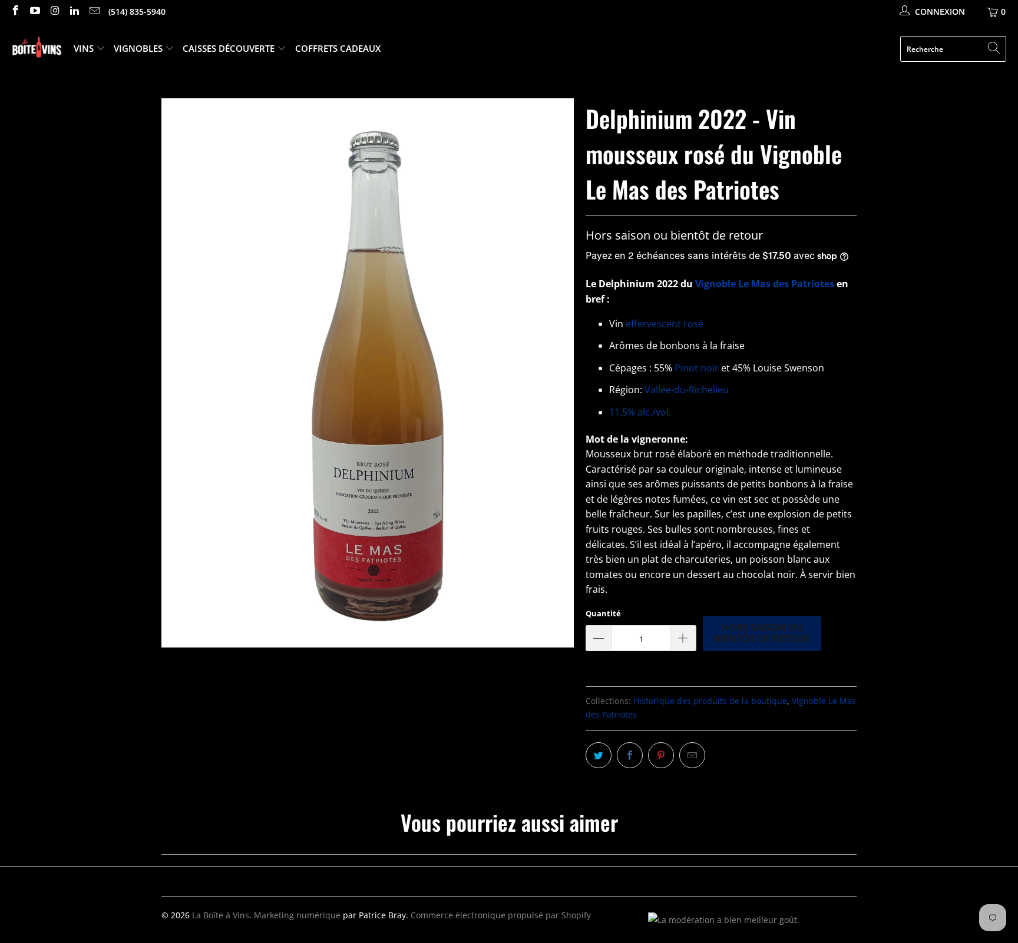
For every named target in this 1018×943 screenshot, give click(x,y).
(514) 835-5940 (137, 11)
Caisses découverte (230, 48)
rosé (693, 323)
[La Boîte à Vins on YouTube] (35, 11)
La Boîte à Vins (220, 915)
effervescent (653, 323)
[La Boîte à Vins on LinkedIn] (74, 11)
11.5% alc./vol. (640, 412)
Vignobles (139, 48)
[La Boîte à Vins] (37, 49)
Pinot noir (697, 367)
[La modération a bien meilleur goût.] (723, 919)
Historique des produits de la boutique (710, 700)
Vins (85, 48)
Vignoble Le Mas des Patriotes (764, 283)
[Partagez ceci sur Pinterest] (661, 755)
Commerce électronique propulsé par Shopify (501, 915)
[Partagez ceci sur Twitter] (599, 755)
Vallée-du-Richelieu (685, 389)
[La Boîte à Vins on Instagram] (54, 11)
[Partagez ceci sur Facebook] (630, 755)
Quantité (603, 613)
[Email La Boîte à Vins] (94, 11)
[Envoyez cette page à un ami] (692, 755)
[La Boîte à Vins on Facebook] (15, 11)
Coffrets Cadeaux (338, 48)
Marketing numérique (297, 915)
